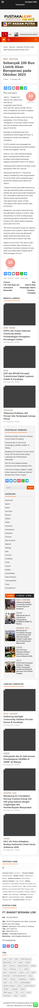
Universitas (7, 996)
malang (31, 979)
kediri (33, 972)
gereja (33, 965)
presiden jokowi (29, 986)
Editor (7, 79)
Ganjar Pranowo (23, 965)
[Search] (35, 40)
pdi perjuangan (25, 982)
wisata (23, 996)
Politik (7, 562)
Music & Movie (10, 540)
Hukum (7, 522)
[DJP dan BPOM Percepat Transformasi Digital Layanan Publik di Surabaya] (20, 357)
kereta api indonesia (19, 975)
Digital (28, 962)
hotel (5, 969)
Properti (8, 566)
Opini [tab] (29, 595)
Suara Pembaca (10, 577)
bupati (21, 962)
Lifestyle (8, 537)
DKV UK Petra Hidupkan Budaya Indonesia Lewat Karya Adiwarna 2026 (19, 844)
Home (6, 47)
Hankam (8, 519)
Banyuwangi (7, 962)
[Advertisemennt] (20, 24)
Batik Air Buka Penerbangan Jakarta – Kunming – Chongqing (28, 287)
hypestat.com (11, 940)
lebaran (13, 979)
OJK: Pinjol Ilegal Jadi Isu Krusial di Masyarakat (11, 286)
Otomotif (8, 555)
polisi (19, 986)
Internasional (9, 530)
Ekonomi (12, 47)
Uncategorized (10, 588)
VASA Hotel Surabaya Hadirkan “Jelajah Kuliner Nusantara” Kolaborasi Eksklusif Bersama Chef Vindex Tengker (18, 472)
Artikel (7, 508)
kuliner (5, 979)
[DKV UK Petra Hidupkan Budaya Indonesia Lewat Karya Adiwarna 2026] (10, 652)
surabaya (15, 989)
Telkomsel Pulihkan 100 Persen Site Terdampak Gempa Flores (19, 416)
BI (15, 962)
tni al (21, 992)
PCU (16, 982)
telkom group (7, 992)
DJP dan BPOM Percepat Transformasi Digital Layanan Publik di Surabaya (19, 376)
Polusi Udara (24, 278)
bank (16, 959)
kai (28, 972)
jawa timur (13, 972)
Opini (6, 551)
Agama (7, 504)
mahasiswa (22, 979)
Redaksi (7, 570)
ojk (11, 982)
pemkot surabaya (9, 986)
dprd (4, 965)
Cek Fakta (8, 511)
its (20, 969)
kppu (30, 975)
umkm (28, 992)
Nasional (8, 544)
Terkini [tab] (10, 595)
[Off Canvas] (3, 2)
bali (11, 959)
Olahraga (8, 548)
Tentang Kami (20, 4)
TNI (16, 992)
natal (5, 982)
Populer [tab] (21, 595)
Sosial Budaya (10, 573)
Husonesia (8, 526)
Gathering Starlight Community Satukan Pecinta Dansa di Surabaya (18, 719)
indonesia (13, 969)
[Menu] (8, 39)
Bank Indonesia (26, 959)
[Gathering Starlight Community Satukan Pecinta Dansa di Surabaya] (10, 604)
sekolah (5, 989)
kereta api (6, 975)
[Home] (4, 39)
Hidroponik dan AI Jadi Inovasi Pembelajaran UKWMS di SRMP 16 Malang (17, 445)
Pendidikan (12, 327)
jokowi (22, 972)
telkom (23, 989)
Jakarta (17, 278)
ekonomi (12, 965)
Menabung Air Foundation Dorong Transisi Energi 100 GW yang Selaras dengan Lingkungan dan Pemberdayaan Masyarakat (24, 637)
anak (4, 959)
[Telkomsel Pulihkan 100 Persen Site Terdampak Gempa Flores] (20, 397)
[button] (8, 39)
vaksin (16, 996)
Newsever (18, 1006)
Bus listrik (10, 278)
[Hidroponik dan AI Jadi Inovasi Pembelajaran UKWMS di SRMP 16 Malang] (10, 618)
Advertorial (9, 500)
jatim (5, 972)
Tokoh (7, 584)
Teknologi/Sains (13, 58)
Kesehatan (8, 533)
